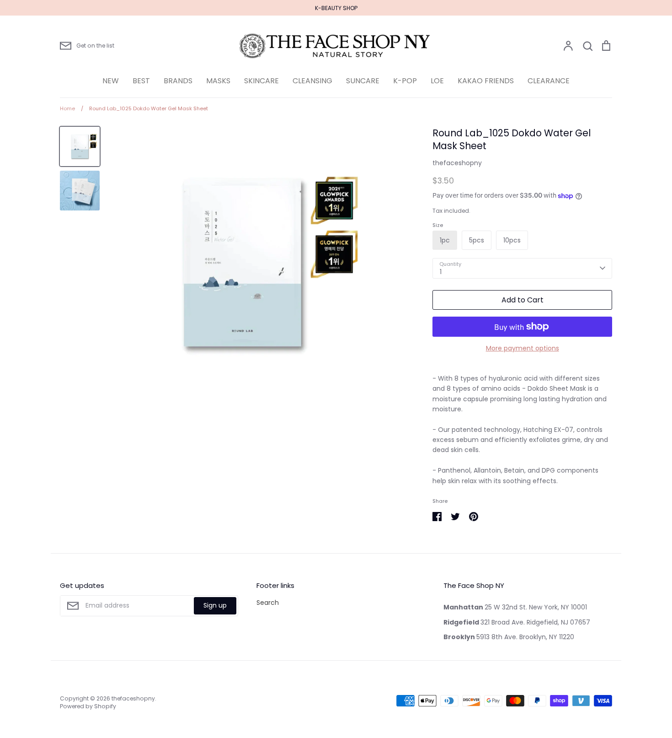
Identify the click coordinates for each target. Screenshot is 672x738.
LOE (437, 80)
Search (267, 602)
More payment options (522, 348)
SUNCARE (362, 80)
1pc (445, 240)
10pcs (512, 240)
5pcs (476, 240)
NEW (110, 80)
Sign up (215, 605)
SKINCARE (261, 80)
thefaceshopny (457, 162)
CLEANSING (312, 80)
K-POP (405, 80)
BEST (141, 80)
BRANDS (178, 80)
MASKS (218, 80)
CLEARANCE (549, 80)
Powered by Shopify (88, 706)
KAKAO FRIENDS (486, 80)
